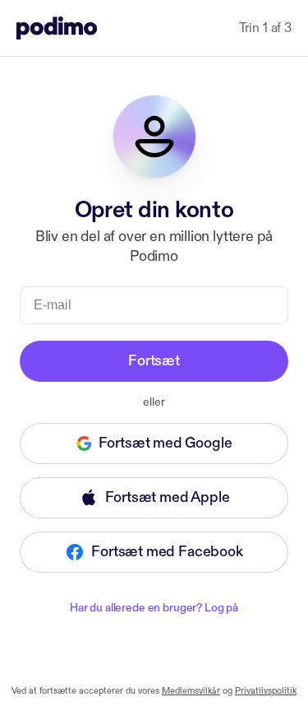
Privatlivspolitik (266, 691)
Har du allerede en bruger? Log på (154, 608)
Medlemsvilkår (191, 691)
